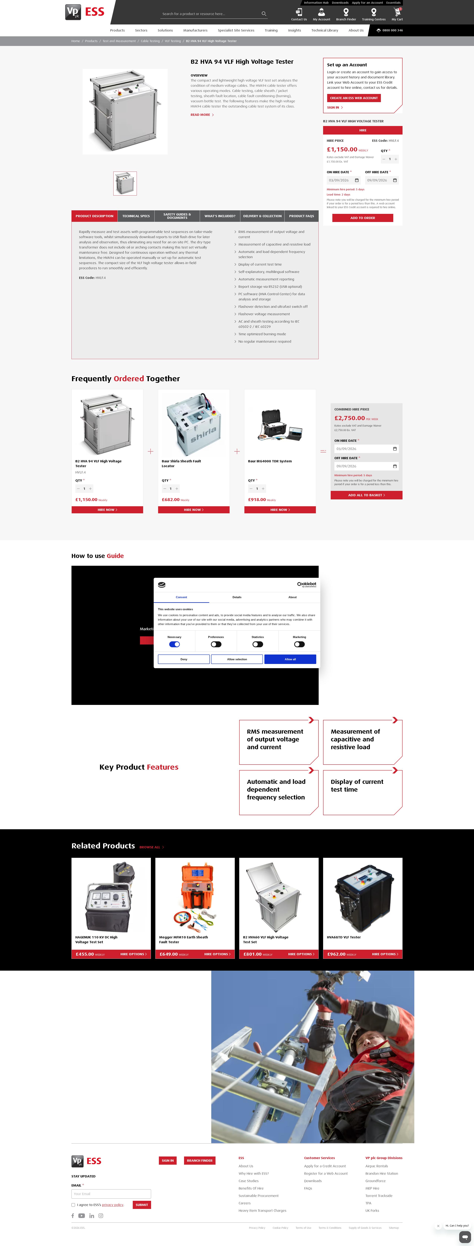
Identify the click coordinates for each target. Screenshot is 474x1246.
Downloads (340, 2)
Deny (184, 659)
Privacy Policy (257, 1227)
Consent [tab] (181, 597)
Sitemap (394, 1227)
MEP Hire (372, 1188)
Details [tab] (237, 597)
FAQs (308, 1188)
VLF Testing (173, 41)
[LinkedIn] (91, 1215)
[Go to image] (125, 183)
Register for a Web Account (326, 1173)
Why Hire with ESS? (254, 1173)
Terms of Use (303, 1227)
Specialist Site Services (236, 30)
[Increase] (396, 159)
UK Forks (372, 1210)
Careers (245, 1203)
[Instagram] (101, 1215)
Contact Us (299, 19)
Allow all (290, 659)
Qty (384, 151)
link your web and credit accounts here (130, 1087)
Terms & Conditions (330, 1227)
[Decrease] (384, 159)
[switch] (216, 644)
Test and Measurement (119, 41)
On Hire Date (338, 172)
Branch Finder (346, 19)
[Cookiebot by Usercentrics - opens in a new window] (300, 585)
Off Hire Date (376, 172)
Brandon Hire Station (381, 1173)
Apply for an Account (367, 2)
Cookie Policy (280, 1227)
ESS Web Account (133, 1041)
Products (117, 30)
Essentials (393, 2)
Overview (199, 75)
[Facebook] (72, 1215)
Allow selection (237, 659)
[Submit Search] (264, 13)
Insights (294, 30)
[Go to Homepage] (87, 12)
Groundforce (375, 1181)
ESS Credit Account (114, 1057)
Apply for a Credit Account (325, 1166)
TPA (368, 1203)
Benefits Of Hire (251, 1188)
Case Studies (249, 1181)
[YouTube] (81, 1215)
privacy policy (112, 1205)
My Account (321, 19)
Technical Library (324, 30)
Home (75, 41)
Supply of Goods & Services (365, 1227)
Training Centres (374, 19)
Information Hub (316, 2)
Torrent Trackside (379, 1196)
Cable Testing (150, 41)
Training (271, 30)
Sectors (141, 30)
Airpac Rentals (376, 1166)
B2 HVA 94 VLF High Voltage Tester (211, 41)
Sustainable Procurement (259, 1196)
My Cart (397, 14)
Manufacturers (195, 30)
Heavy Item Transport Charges (262, 1210)
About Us (356, 30)
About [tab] (292, 597)
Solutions (165, 30)
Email (76, 1185)
